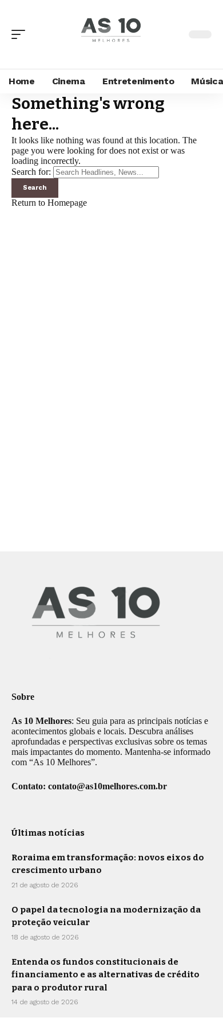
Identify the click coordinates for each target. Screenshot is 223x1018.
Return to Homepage (49, 202)
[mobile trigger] (21, 34)
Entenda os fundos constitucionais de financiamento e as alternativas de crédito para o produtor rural (105, 975)
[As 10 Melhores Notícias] (111, 34)
